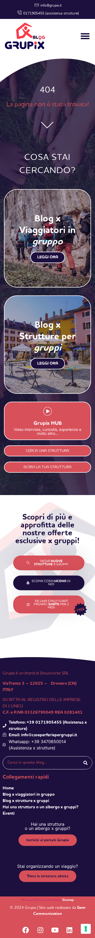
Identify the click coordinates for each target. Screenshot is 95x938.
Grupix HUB (48, 423)
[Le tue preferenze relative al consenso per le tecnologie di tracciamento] (86, 929)
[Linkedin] (69, 930)
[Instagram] (40, 930)
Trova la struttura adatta (47, 876)
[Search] (85, 763)
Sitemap (68, 900)
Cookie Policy (51, 900)
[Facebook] (25, 930)
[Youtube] (54, 930)
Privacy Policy (31, 900)
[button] (85, 36)
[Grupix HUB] (48, 412)
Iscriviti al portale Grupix (47, 840)
